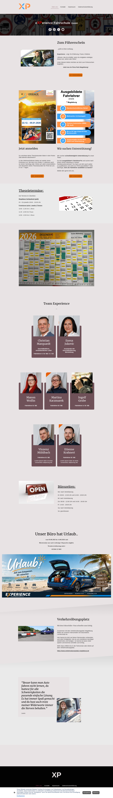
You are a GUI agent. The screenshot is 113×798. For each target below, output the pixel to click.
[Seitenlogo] (24, 7)
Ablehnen (96, 792)
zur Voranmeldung (76, 75)
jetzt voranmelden (37, 176)
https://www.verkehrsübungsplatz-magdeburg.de (73, 651)
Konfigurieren (21, 796)
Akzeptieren (86, 792)
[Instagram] (54, 29)
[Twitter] (58, 29)
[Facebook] (50, 29)
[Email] (62, 29)
